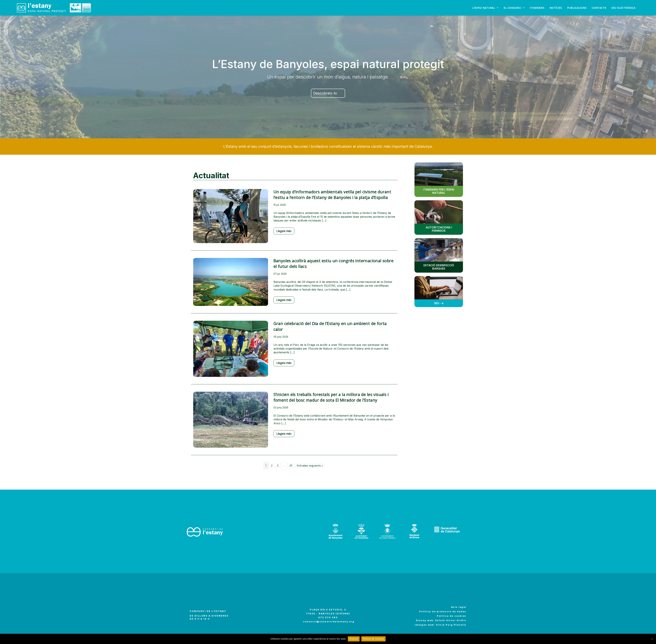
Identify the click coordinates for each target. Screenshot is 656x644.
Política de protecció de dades (442, 611)
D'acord (354, 638)
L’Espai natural (483, 8)
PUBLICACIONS (577, 8)
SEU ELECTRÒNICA (623, 8)
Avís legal (458, 607)
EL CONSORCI (512, 8)
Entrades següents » (310, 465)
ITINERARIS (537, 8)
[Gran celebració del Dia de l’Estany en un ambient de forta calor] (230, 351)
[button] (328, 93)
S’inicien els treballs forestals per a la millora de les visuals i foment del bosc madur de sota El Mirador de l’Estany (331, 397)
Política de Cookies (373, 638)
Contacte (599, 8)
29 (290, 465)
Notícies (556, 8)
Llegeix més (283, 231)
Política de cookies (451, 615)
